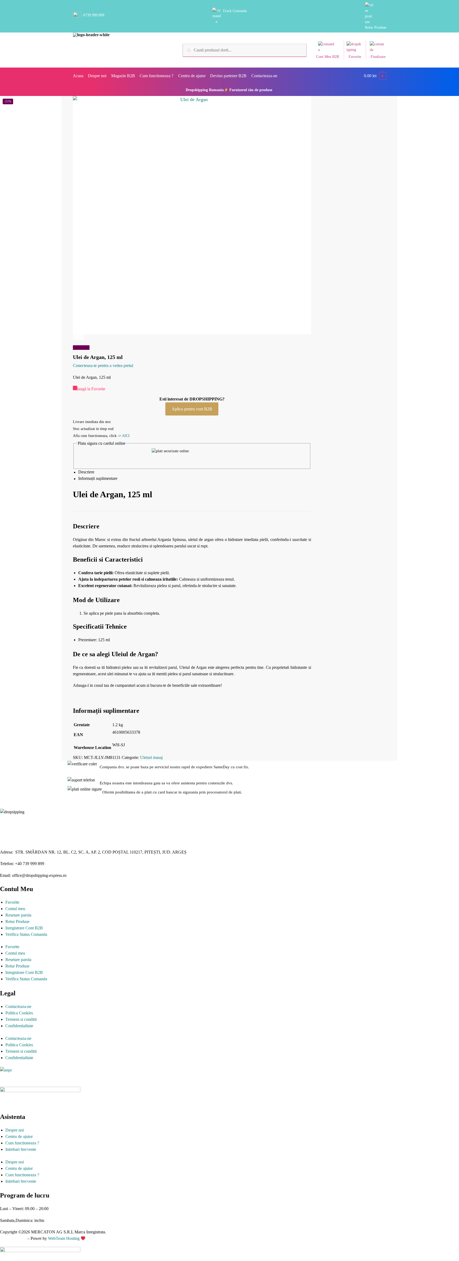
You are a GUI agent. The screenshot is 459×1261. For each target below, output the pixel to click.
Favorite (355, 57)
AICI (126, 436)
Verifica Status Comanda (26, 934)
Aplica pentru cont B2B (192, 409)
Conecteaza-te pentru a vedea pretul (103, 365)
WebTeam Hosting (64, 1238)
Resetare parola (18, 915)
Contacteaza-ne (18, 1006)
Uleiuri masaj (151, 757)
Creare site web (13, 1238)
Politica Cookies (19, 1013)
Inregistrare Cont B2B (24, 928)
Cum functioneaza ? (22, 1143)
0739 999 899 (93, 15)
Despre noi (14, 1130)
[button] (375, 76)
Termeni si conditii (21, 1019)
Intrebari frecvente (20, 1149)
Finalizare (378, 57)
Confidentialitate (19, 1025)
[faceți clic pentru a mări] (192, 215)
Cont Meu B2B (327, 57)
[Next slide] (78, 334)
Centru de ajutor (19, 1136)
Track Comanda (235, 11)
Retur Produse (375, 27)
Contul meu (15, 908)
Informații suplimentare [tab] (97, 478)
